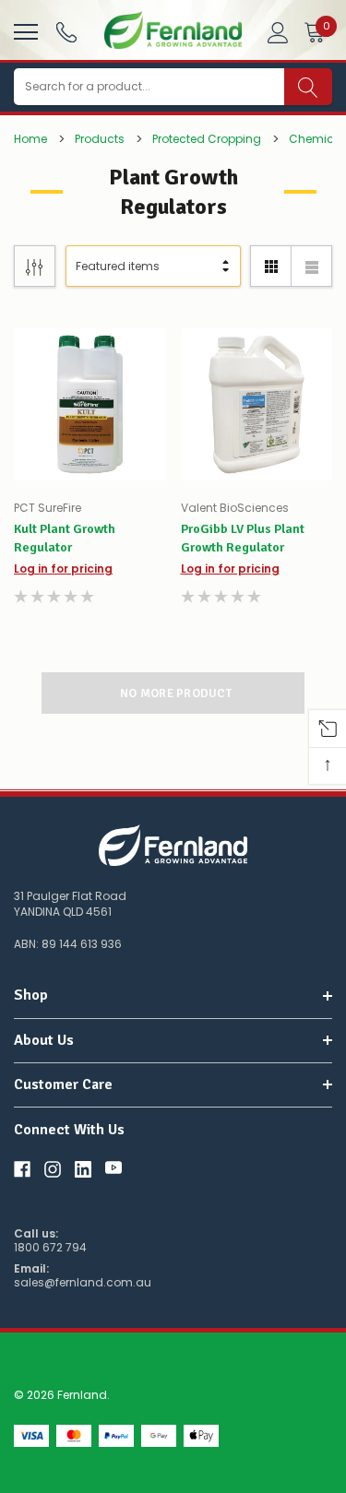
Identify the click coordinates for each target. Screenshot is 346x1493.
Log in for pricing (63, 568)
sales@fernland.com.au (82, 1283)
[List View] (311, 266)
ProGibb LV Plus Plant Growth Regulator (242, 538)
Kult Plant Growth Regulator (64, 538)
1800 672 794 (50, 1247)
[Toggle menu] (23, 29)
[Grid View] (271, 266)
